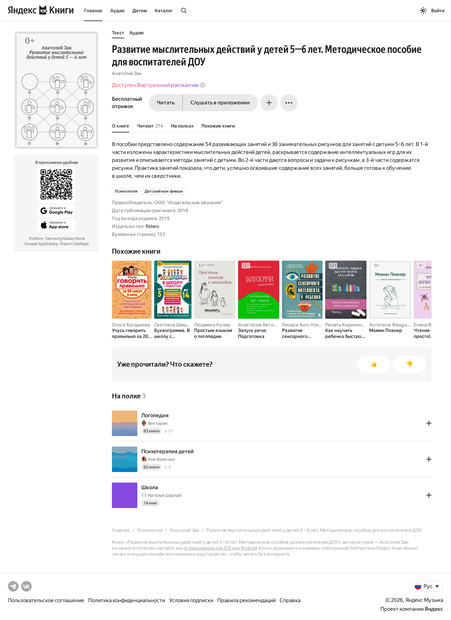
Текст (118, 32)
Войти (437, 10)
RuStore (36, 238)
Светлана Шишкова (175, 324)
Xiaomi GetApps (74, 243)
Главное (93, 10)
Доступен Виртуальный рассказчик (155, 85)
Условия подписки (191, 600)
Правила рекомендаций (246, 600)
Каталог (164, 10)
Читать (166, 102)
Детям (139, 10)
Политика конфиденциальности (126, 600)
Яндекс (434, 609)
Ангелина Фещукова (392, 324)
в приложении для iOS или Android (220, 548)
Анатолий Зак (126, 73)
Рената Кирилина (344, 324)
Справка (290, 600)
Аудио (117, 10)
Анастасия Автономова (264, 324)
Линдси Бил (295, 324)
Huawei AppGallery (41, 243)
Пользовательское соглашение (46, 600)
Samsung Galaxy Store (65, 238)
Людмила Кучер (212, 324)
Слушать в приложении (220, 102)
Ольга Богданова (131, 324)
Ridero (152, 226)
